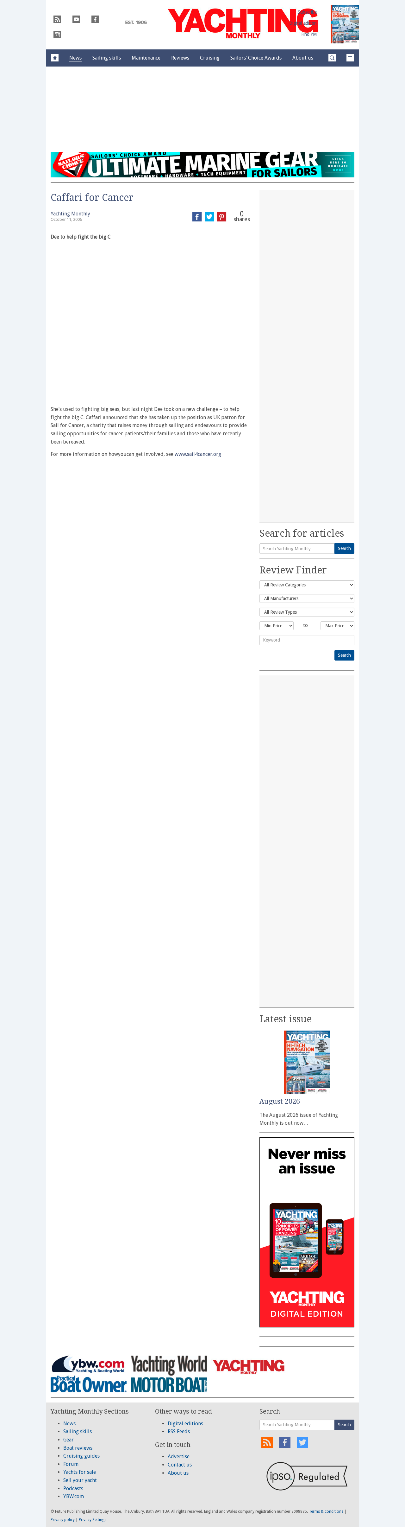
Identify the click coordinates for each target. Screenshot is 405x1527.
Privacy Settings (92, 1519)
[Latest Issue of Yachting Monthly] (345, 24)
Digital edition (303, 23)
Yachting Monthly (70, 214)
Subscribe (307, 12)
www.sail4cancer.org (198, 454)
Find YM (309, 34)
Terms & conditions (326, 1511)
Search (344, 548)
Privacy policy (63, 1519)
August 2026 (279, 1101)
